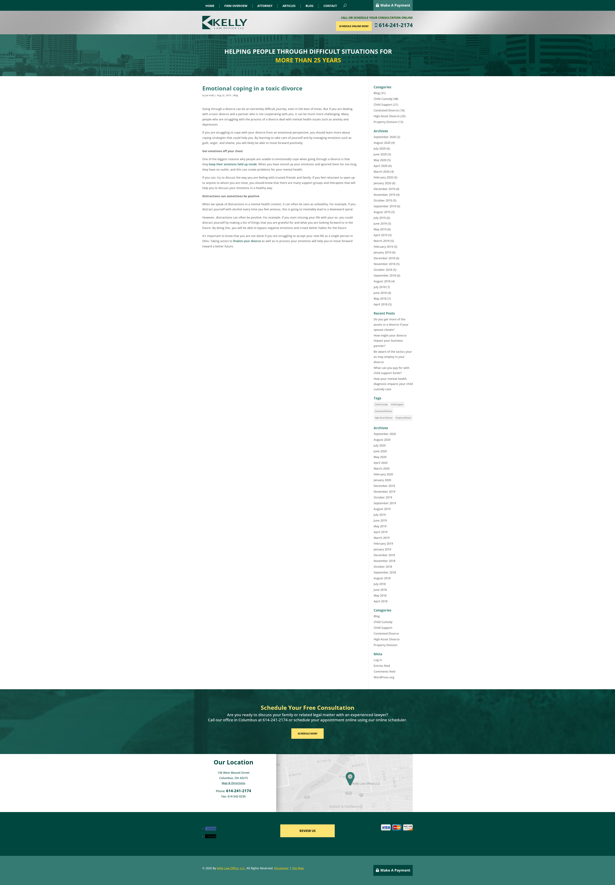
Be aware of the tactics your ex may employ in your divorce (393, 357)
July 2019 (380, 218)
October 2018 (383, 270)
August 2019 (382, 212)
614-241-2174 (395, 25)
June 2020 (380, 154)
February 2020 (383, 177)
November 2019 (384, 195)
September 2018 (385, 275)
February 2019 (383, 247)
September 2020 (385, 137)
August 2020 (382, 143)
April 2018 (380, 304)
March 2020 (382, 171)
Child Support (383, 104)
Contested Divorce (386, 110)
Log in (378, 660)
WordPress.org (384, 677)
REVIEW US (307, 831)
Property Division (385, 122)
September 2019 (385, 206)
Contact (330, 6)
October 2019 (383, 200)
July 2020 (380, 148)
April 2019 (380, 235)
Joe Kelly (209, 95)
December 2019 (384, 189)
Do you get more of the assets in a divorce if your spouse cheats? (391, 324)
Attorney (264, 6)
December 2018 (384, 258)
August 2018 (382, 281)
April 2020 (380, 166)
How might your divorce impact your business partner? (390, 340)
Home (209, 6)
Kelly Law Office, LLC (231, 868)
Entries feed (382, 666)
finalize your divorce (247, 241)
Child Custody (383, 99)
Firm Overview (235, 6)
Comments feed (384, 671)
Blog (309, 6)
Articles (289, 6)
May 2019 (380, 229)
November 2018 (384, 264)
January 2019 (382, 252)
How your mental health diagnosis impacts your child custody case (393, 384)
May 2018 (380, 298)
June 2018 (380, 293)
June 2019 (380, 223)
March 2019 (382, 241)
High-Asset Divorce (387, 116)
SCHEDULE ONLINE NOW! (354, 26)
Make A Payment (395, 5)
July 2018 (380, 287)
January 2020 (382, 183)
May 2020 (380, 160)
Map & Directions (233, 783)
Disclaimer (281, 868)
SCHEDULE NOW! (307, 733)
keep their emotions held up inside (233, 164)
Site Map (298, 868)
